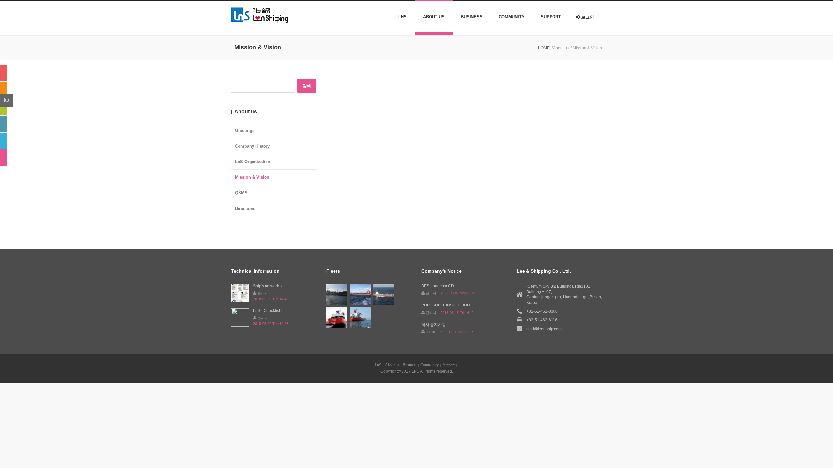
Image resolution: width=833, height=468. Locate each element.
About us (433, 16)
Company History (252, 146)
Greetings (244, 130)
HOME (544, 48)
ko (6, 100)
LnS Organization (252, 161)
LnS (402, 16)
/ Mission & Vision (586, 48)
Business (471, 16)
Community (512, 16)
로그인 (587, 17)
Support (551, 16)
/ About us (560, 48)
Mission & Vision (252, 177)
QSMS (241, 192)
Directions (245, 208)
